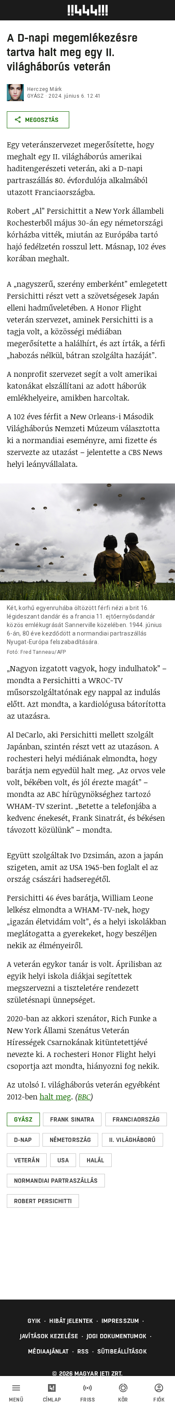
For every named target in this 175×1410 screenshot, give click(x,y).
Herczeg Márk (44, 89)
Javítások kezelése (49, 1336)
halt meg (55, 1096)
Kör (123, 1400)
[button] (23, 1119)
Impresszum (120, 1320)
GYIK (34, 1320)
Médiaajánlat (48, 1351)
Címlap (52, 1400)
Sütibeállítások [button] (122, 1351)
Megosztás (42, 119)
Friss (87, 1400)
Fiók (158, 1400)
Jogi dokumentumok (117, 1336)
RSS (83, 1351)
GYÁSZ (35, 96)
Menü (16, 1400)
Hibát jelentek (71, 1320)
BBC (84, 1096)
